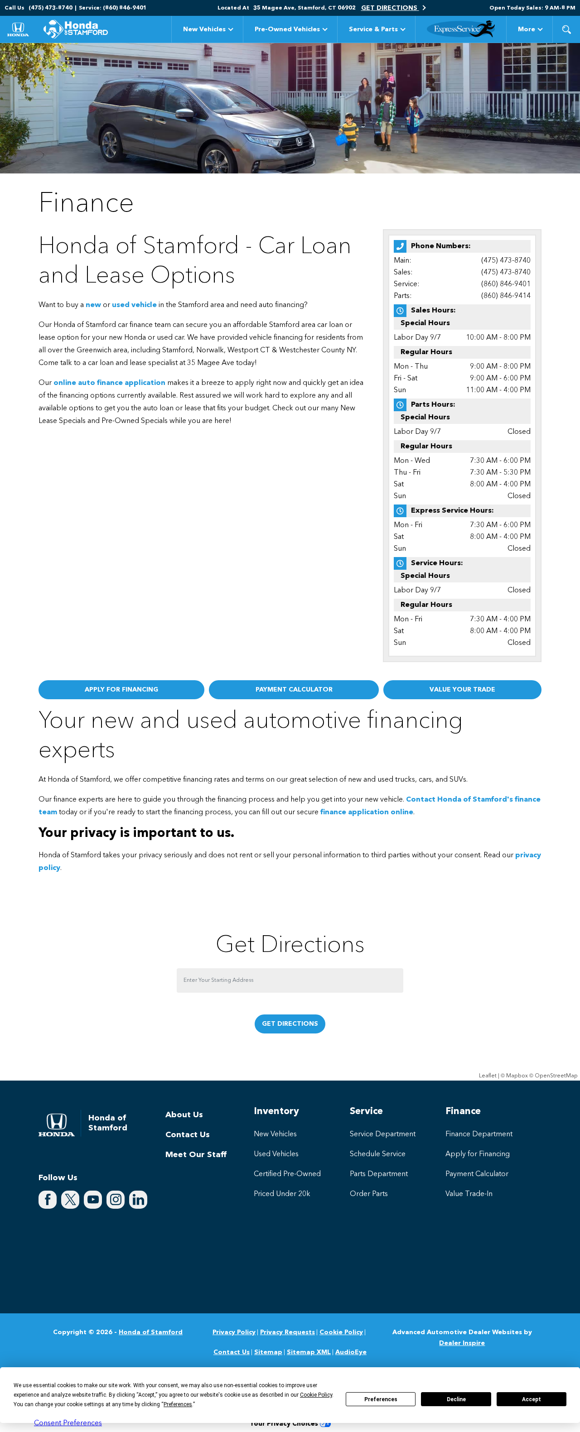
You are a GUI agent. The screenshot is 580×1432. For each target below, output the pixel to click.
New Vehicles (204, 29)
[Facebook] (48, 1200)
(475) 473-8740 (506, 260)
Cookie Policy (341, 1332)
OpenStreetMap (556, 1076)
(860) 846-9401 (506, 284)
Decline (456, 1399)
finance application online (366, 812)
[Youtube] (93, 1200)
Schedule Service (378, 1154)
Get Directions (290, 1024)
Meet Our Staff (196, 1155)
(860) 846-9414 (506, 296)
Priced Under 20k (282, 1194)
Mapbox (517, 1076)
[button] (566, 29)
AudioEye (351, 1352)
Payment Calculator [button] (294, 690)
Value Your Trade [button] (462, 690)
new (93, 305)
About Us (184, 1115)
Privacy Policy (234, 1332)
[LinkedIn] (138, 1200)
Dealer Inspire (462, 1343)
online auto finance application (109, 383)
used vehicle (134, 305)
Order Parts (369, 1194)
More (526, 31)
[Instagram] (115, 1200)
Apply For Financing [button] (121, 690)
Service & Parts (373, 29)
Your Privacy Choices (285, 1424)
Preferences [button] (178, 1404)
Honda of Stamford (151, 1332)
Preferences (380, 1399)
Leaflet (488, 1076)
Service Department (383, 1134)
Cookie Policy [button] (316, 1395)
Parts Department (379, 1174)
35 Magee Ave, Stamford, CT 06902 (304, 8)
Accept (531, 1399)
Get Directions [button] (390, 8)
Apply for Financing (477, 1154)
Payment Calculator (476, 1174)
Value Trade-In (469, 1194)
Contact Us (187, 1135)
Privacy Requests (287, 1332)
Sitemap (268, 1352)
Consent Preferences (68, 1423)
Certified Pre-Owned (287, 1174)
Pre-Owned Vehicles (287, 29)
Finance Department (478, 1134)
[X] (70, 1200)
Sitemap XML (309, 1352)
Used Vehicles (276, 1154)
